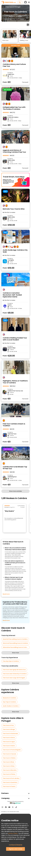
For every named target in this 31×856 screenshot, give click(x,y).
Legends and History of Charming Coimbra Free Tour (14, 151)
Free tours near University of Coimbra (15, 674)
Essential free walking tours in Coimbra (15, 639)
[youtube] (9, 807)
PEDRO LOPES (11, 160)
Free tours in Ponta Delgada (12, 750)
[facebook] (6, 807)
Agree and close (15, 849)
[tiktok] (16, 807)
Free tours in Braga (9, 729)
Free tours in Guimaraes (10, 733)
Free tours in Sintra (9, 737)
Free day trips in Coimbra (11, 661)
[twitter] (13, 807)
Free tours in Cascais (9, 754)
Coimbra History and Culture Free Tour (14, 65)
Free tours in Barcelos (10, 770)
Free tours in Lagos (9, 741)
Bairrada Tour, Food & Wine (13, 209)
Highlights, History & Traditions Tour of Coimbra (15, 382)
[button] (9, 36)
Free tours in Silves (9, 766)
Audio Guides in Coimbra (11, 706)
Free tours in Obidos (9, 758)
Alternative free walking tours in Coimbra (16, 647)
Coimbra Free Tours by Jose (15, 390)
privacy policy (13, 833)
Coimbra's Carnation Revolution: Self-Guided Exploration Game (12, 295)
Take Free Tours (12, 433)
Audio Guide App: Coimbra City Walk (15, 251)
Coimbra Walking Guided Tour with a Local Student (15, 339)
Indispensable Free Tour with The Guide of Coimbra (14, 108)
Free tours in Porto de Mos (11, 778)
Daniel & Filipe (11, 348)
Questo (10, 305)
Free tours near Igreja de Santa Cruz (14, 669)
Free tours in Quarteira (10, 782)
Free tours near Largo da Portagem (14, 678)
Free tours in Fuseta (9, 786)
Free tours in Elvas (8, 762)
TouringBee (11, 260)
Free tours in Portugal (13, 7)
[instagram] (2, 807)
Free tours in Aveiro (9, 746)
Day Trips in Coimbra (9, 702)
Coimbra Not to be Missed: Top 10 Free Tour (15, 468)
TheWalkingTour (12, 476)
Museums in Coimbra (9, 698)
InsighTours (11, 74)
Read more (6, 594)
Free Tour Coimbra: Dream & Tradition (14, 425)
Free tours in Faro (8, 725)
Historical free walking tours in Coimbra (15, 643)
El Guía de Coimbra (13, 117)
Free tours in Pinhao (9, 774)
